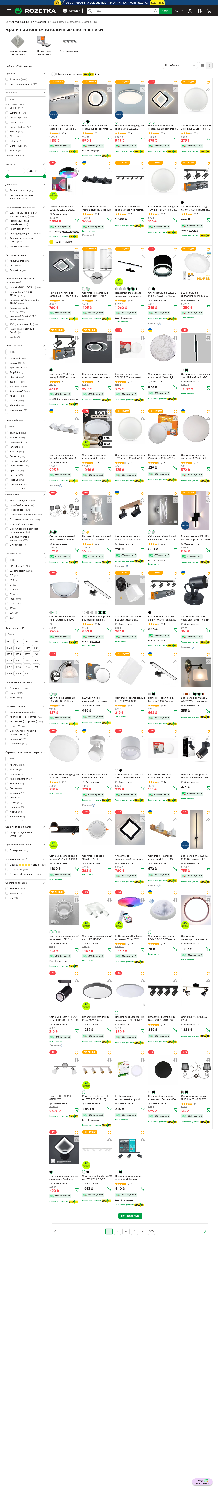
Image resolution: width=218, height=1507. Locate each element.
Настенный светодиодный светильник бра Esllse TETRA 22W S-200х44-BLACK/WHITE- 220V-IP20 (64, 1178)
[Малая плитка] (209, 65)
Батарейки (18, 270)
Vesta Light (18, 118)
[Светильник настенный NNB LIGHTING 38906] (64, 590)
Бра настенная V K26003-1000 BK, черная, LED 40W (195, 858)
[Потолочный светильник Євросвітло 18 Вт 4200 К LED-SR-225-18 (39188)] (163, 428)
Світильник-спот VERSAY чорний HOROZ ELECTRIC (63, 1018)
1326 (151, 1231)
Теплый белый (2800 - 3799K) (22, 294)
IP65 (9, 674)
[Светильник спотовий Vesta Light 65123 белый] (64, 428)
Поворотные (20, 510)
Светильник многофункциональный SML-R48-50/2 (194, 938)
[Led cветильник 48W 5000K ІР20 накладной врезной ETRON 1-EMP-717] (130, 347)
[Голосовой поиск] (155, 11)
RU (176, 11)
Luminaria (18, 113)
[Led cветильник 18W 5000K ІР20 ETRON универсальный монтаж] (163, 748)
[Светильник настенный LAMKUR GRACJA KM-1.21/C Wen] (64, 671)
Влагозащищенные (23, 501)
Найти (165, 11)
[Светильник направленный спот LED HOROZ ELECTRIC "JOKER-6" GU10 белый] (97, 909)
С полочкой (18, 545)
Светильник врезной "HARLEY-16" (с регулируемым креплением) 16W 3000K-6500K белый (96, 858)
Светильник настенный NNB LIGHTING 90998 (62, 538)
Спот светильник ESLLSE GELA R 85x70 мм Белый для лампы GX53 (129, 777)
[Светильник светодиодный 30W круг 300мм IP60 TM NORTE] (130, 428)
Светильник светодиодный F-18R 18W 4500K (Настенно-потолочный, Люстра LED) (64, 777)
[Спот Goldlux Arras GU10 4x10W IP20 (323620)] (97, 1069)
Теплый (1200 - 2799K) (25, 287)
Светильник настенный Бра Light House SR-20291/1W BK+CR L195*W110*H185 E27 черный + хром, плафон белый (128, 619)
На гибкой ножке (22, 505)
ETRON (16, 132)
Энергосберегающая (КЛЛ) (21, 240)
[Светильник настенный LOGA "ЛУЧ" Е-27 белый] (163, 909)
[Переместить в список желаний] (76, 82)
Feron (16, 122)
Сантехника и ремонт (22, 22)
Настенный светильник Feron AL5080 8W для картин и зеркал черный (161, 700)
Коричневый (20, 391)
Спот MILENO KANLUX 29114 (194, 1018)
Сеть (16, 265)
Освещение (42, 22)
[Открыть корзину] (209, 11)
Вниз (16, 698)
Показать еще (13, 156)
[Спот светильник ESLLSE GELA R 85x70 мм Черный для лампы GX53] (163, 266)
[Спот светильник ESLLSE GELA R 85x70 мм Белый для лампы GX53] (130, 748)
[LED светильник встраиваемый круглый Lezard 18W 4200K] (130, 1069)
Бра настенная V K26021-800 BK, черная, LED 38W (195, 538)
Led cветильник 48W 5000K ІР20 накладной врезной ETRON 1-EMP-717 (129, 376)
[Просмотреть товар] (83, 121)
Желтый (17, 377)
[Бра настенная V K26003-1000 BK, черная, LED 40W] (196, 829)
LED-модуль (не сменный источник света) (23, 214)
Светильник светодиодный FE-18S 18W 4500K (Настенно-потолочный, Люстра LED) (130, 700)
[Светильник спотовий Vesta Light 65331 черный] (196, 590)
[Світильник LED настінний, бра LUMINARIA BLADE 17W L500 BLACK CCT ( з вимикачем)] (196, 347)
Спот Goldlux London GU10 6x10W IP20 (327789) (97, 1177)
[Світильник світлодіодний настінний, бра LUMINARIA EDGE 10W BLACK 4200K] (64, 829)
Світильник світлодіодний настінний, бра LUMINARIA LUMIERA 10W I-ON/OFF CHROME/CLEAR (163, 538)
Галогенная (19, 246)
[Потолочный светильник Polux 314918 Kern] (97, 990)
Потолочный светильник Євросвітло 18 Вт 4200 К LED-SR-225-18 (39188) (161, 457)
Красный (17, 470)
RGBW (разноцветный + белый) (23, 331)
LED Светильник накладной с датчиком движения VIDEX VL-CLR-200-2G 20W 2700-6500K (96, 700)
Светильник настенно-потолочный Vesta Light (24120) (194, 457)
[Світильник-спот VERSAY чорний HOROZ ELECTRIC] (64, 990)
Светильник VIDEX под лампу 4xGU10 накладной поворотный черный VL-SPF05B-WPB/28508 (162, 619)
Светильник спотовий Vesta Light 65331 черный (195, 618)
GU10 (16, 599)
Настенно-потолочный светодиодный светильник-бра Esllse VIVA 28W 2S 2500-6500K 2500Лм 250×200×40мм (64, 295)
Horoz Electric (20, 127)
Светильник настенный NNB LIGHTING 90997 (194, 1098)
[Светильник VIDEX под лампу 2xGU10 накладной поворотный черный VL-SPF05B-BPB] (64, 347)
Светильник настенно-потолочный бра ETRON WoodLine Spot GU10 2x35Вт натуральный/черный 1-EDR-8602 (128, 538)
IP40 (36, 654)
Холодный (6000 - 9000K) (20, 310)
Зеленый (17, 382)
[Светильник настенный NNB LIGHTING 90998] (64, 510)
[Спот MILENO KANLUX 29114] (196, 990)
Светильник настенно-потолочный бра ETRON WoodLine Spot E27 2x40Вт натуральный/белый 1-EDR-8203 (163, 858)
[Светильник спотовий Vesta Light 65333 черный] (97, 180)
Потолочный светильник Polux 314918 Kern (95, 1018)
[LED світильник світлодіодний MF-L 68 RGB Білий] (196, 266)
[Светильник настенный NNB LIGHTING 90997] (196, 1069)
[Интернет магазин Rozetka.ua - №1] (35, 11)
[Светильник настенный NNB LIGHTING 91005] (97, 266)
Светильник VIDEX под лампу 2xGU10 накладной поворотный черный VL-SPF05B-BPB (63, 376)
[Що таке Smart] (97, 74)
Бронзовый (19, 368)
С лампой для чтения (23, 524)
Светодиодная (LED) (25, 234)
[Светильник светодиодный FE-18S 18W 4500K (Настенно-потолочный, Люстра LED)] (130, 671)
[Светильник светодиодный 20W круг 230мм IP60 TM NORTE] (196, 99)
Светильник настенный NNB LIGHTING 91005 (95, 294)
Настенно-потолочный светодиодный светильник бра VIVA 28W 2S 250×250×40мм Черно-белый (162, 128)
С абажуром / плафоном (26, 515)
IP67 (27, 674)
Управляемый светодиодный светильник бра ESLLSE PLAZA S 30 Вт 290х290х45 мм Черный (130, 858)
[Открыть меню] (8, 11)
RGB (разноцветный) (24, 324)
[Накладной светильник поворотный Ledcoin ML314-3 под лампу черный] (130, 1149)
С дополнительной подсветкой (20, 538)
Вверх (16, 693)
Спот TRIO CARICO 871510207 (60, 1098)
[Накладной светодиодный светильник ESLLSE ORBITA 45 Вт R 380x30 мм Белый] (130, 99)
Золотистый (19, 386)
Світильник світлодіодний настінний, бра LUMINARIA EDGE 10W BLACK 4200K (64, 858)
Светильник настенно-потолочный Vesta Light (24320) (161, 376)
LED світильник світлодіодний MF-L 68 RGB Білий (193, 295)
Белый (17, 363)
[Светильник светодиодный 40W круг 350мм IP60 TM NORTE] (163, 180)
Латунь (17, 401)
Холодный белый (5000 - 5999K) (24, 318)
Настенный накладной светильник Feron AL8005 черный (162, 1098)
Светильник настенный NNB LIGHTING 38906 (62, 618)
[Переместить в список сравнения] (76, 89)
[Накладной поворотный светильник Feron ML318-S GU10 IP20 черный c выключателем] (196, 748)
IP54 (27, 667)
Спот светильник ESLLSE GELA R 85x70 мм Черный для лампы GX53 (162, 295)
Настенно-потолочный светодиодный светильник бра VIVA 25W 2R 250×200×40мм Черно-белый (96, 128)
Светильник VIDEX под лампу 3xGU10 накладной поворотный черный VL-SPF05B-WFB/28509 (195, 209)
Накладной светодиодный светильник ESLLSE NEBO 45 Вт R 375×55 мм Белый (129, 1019)
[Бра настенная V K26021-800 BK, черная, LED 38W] (196, 510)
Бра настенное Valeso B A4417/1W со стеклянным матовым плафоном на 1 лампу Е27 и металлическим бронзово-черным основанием (195, 700)
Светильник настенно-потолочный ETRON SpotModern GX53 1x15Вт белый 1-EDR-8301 (96, 777)
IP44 (27, 661)
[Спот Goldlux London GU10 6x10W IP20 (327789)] (97, 1149)
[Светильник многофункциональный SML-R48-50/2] (196, 909)
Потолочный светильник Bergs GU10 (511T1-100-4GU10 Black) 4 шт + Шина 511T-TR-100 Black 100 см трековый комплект (162, 1019)
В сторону (19, 688)
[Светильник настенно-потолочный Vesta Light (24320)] (163, 347)
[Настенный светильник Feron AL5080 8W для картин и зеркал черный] (163, 671)
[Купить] (76, 139)
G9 (14, 594)
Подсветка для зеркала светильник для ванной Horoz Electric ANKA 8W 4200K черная (128, 295)
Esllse (15, 141)
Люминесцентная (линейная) (19, 223)
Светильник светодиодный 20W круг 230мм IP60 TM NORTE (196, 128)
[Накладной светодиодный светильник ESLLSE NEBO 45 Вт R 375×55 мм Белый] (130, 990)
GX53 (15, 604)
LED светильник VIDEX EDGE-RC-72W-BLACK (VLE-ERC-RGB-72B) (62, 209)
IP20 (9, 641)
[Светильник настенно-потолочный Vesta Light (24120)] (196, 428)
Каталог (74, 11)
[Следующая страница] (205, 1231)
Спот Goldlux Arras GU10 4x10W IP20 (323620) (96, 1098)
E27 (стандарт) (21, 571)
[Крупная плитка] (202, 65)
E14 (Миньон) (20, 566)
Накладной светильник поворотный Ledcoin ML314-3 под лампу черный (128, 1178)
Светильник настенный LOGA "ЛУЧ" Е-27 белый (161, 938)
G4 (13, 585)
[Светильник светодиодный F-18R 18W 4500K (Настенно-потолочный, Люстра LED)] (64, 748)
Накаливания (20, 229)
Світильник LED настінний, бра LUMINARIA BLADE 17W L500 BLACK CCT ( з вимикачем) (196, 376)
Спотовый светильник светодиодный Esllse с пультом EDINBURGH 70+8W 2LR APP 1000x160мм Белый (61, 128)
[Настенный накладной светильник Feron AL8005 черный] (163, 1069)
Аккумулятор (20, 261)
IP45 (36, 661)
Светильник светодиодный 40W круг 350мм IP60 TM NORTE (163, 209)
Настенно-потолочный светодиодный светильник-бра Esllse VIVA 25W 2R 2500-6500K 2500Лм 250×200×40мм (97, 376)
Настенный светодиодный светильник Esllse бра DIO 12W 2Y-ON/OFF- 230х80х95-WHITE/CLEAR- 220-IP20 (97, 538)
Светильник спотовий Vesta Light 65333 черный (96, 208)
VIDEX (16, 108)
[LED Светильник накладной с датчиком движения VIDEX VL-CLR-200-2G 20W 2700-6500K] (97, 671)
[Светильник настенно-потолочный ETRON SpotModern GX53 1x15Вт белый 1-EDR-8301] (97, 748)
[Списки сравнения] (199, 11)
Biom (15, 136)
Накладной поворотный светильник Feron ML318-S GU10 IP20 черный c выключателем (196, 777)
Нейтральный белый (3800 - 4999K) (25, 302)
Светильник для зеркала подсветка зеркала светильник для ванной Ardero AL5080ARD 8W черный (96, 619)
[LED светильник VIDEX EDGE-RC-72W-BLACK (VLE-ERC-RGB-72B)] (64, 180)
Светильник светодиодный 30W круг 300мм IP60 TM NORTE (130, 457)
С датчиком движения (25, 519)
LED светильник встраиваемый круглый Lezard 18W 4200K (128, 1098)
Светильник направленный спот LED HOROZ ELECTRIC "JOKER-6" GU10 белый (97, 938)
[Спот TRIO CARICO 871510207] (64, 1069)
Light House (19, 146)
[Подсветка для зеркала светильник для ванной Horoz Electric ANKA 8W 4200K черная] (130, 266)
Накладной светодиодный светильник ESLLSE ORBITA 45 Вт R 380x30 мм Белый (130, 128)
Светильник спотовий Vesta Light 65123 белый (62, 456)
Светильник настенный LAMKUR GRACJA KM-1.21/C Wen (62, 700)
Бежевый (18, 358)
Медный (17, 405)
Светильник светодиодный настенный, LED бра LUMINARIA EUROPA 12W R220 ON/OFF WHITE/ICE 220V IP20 (64, 938)
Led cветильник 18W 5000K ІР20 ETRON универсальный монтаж (161, 777)
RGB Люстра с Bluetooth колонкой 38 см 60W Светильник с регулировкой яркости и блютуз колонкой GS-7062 (130, 938)
